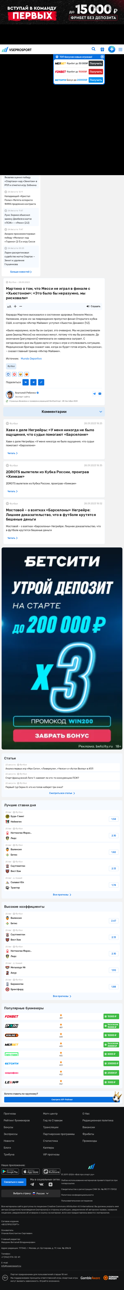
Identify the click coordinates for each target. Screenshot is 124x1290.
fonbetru (62, 645)
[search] (93, 49)
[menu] (120, 49)
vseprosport (17, 49)
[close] (102, 57)
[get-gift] (102, 50)
